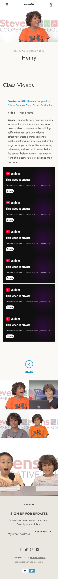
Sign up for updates (29, 513)
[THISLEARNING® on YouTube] (37, 549)
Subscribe (41, 531)
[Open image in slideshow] (29, 25)
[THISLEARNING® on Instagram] (31, 549)
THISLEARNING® (37, 557)
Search (29, 504)
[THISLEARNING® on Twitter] (26, 549)
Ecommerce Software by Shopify (29, 561)
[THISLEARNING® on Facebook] (20, 549)
